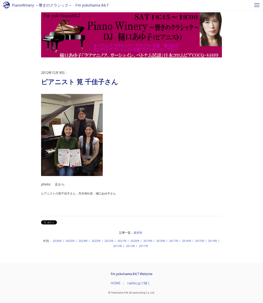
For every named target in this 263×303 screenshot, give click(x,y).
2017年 (174, 241)
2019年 (148, 241)
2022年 (109, 241)
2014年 (212, 241)
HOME (115, 283)
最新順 (138, 232)
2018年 (161, 241)
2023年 (96, 241)
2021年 (122, 241)
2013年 (117, 246)
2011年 (143, 246)
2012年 (130, 246)
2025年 (70, 241)
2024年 (83, 241)
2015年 (199, 241)
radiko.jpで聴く (139, 283)
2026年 (57, 241)
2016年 (186, 241)
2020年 (135, 241)
